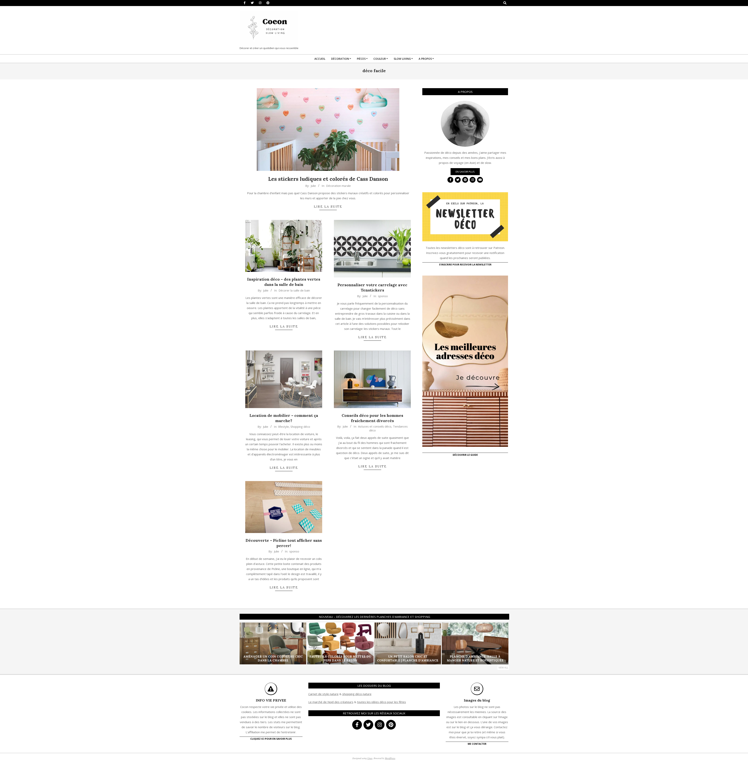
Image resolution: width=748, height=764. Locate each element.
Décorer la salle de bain (294, 290)
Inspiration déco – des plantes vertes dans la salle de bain (283, 282)
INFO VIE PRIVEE (271, 700)
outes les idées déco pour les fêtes (382, 702)
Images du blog (477, 700)
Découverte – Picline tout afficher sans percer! (284, 543)
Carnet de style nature (323, 694)
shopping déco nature (356, 694)
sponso (383, 296)
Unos (369, 758)
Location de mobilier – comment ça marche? (284, 418)
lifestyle (283, 427)
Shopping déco (300, 427)
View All (503, 667)
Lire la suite (328, 206)
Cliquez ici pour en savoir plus (271, 738)
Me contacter (477, 744)
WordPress (390, 758)
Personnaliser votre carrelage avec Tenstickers (372, 287)
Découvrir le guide (465, 455)
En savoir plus (465, 171)
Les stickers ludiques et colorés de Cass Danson (328, 179)
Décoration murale (338, 186)
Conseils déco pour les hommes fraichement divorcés (372, 418)
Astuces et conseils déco (374, 426)
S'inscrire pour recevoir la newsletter (465, 264)
